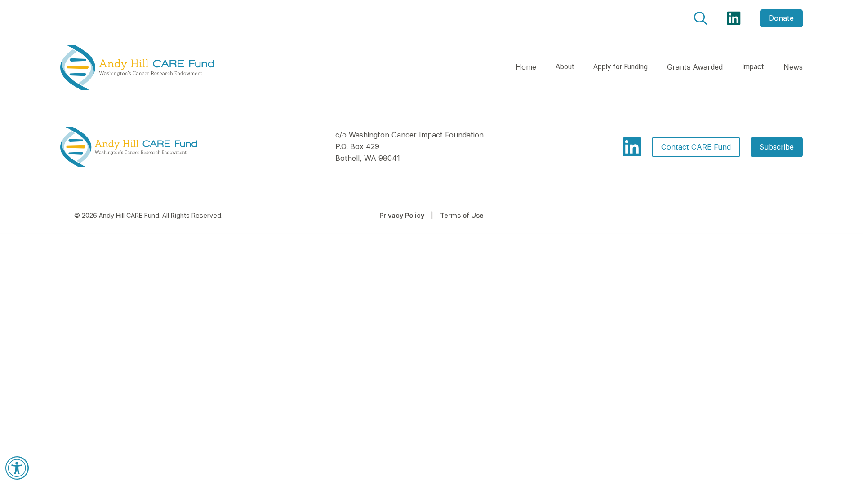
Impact (753, 66)
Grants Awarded (695, 66)
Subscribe (776, 146)
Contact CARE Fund (696, 146)
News (793, 66)
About (565, 66)
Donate (781, 17)
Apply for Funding (620, 66)
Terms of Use (462, 215)
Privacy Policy (401, 215)
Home (526, 66)
